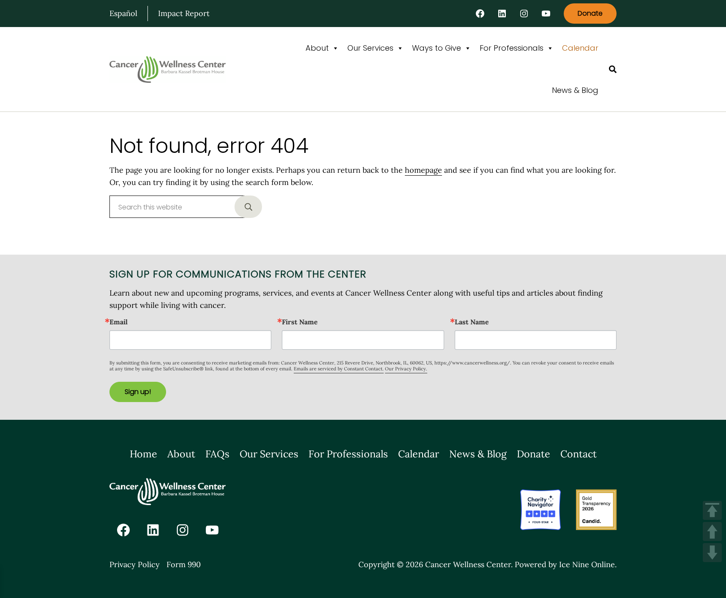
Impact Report (184, 13)
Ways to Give (436, 48)
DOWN (712, 552)
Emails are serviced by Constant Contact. (339, 369)
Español (123, 13)
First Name (300, 321)
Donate (590, 13)
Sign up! (138, 392)
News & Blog (575, 90)
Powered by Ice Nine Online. (566, 564)
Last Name (472, 321)
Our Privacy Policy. (406, 369)
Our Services (370, 48)
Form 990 (183, 564)
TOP (712, 510)
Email (118, 321)
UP (712, 531)
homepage (423, 170)
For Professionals (511, 48)
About (317, 48)
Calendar (580, 48)
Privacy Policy (134, 564)
